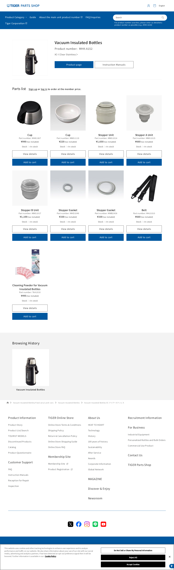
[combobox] (140, 18)
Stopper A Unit (144, 135)
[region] (87, 557)
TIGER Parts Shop (139, 465)
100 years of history (98, 441)
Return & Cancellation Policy (62, 435)
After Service (94, 452)
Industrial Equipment (138, 434)
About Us (94, 418)
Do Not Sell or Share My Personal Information (133, 550)
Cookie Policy (50, 556)
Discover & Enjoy (99, 488)
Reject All (133, 557)
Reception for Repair (18, 480)
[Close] (170, 557)
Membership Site (59, 457)
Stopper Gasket (68, 210)
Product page (74, 64)
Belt (144, 210)
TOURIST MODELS (17, 435)
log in (44, 89)
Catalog (12, 447)
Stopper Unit (106, 135)
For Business (136, 427)
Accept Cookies (133, 564)
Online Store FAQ (56, 447)
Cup (29, 135)
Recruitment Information (145, 418)
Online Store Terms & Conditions (64, 424)
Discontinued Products (20, 441)
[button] (155, 6)
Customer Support (20, 462)
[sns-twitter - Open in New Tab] (70, 526)
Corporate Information (99, 463)
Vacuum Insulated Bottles (69, 402)
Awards (92, 458)
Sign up (33, 89)
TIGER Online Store (61, 418)
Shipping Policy (56, 430)
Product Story (15, 424)
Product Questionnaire (19, 452)
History (92, 435)
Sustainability (95, 447)
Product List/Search (18, 430)
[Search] (163, 18)
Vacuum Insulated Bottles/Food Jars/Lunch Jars (33, 402)
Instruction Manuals (114, 64)
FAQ (10, 469)
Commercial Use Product (140, 445)
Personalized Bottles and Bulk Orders (147, 440)
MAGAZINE (95, 479)
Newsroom (95, 498)
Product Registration (58, 469)
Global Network (96, 469)
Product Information (22, 418)
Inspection (13, 486)
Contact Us (135, 455)
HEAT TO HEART (96, 424)
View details (30, 153)
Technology (94, 430)
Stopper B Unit (30, 210)
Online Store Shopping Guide (62, 441)
